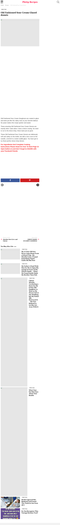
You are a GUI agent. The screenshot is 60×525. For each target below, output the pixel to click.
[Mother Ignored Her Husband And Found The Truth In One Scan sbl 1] (10, 502)
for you (24, 249)
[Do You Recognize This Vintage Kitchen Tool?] (10, 513)
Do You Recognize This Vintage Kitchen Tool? (29, 512)
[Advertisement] (20, 70)
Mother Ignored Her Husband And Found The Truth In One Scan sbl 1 (29, 502)
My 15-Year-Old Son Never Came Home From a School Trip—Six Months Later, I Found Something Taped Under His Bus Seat (30, 256)
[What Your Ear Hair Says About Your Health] (14, 441)
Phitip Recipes (30, 2)
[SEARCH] (58, 2)
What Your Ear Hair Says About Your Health (33, 392)
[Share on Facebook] (10, 180)
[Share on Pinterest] (29, 180)
